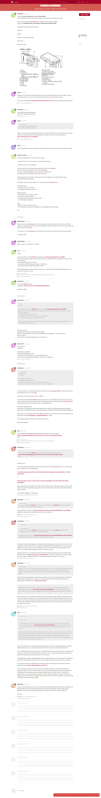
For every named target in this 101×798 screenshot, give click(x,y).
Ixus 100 (67, 401)
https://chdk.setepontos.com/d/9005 (55, 257)
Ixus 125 (53, 168)
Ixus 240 (33, 399)
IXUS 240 (31, 224)
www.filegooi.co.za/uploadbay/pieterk (38, 415)
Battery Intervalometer (41, 580)
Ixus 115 (48, 207)
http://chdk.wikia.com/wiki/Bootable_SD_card (40, 100)
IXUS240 (33, 257)
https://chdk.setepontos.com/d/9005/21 (27, 136)
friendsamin (23, 124)
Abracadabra (23, 503)
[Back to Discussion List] (2, 2)
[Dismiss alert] (98, 795)
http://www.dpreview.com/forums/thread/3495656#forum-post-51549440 (52, 510)
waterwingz (23, 524)
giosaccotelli (23, 371)
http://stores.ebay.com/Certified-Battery (38, 554)
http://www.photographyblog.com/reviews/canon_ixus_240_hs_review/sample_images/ (39, 435)
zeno (21, 304)
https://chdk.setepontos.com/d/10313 (37, 665)
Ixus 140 (30, 172)
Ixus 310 (44, 170)
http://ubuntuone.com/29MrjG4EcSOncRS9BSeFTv (37, 285)
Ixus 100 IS (57, 391)
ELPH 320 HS (35, 16)
